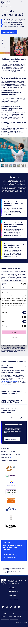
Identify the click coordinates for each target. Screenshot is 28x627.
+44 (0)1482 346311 (13, 583)
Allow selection (14, 337)
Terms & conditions (13, 619)
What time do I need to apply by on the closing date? (8, 410)
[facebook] (2, 606)
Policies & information (14, 591)
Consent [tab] (5, 287)
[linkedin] (14, 606)
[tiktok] (10, 606)
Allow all (14, 332)
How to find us (12, 595)
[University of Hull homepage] (5, 2)
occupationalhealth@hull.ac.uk (9, 381)
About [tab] (23, 287)
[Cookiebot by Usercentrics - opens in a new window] (20, 284)
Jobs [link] (11, 6)
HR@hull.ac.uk (6, 384)
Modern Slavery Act (17, 616)
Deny (14, 341)
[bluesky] (19, 606)
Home (2, 6)
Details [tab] (14, 287)
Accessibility (4, 613)
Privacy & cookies (5, 619)
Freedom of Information (12, 613)
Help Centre (12, 587)
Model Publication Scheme (7, 616)
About (7, 6)
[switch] (24, 317)
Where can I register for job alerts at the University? (11, 392)
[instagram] (6, 606)
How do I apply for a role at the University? (11, 367)
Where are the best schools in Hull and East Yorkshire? (11, 401)
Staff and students (13, 599)
